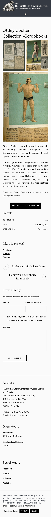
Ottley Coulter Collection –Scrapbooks (25, 33)
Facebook (7, 250)
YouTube (7, 482)
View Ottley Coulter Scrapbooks (25, 205)
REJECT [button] (34, 511)
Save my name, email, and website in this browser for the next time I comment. (27, 319)
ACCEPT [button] (24, 511)
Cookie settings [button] (11, 511)
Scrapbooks (43, 229)
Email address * (33, 303)
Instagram (7, 478)
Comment (7, 327)
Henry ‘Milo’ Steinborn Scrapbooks (22, 276)
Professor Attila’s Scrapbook (28, 266)
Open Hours (11, 426)
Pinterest (7, 257)
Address (8, 382)
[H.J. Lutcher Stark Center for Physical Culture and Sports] (25, 5)
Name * (6, 303)
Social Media (11, 462)
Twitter (6, 253)
